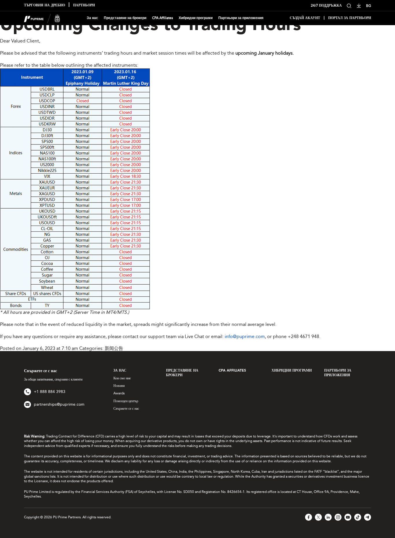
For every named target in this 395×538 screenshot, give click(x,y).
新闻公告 (114, 348)
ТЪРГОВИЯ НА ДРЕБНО (44, 5)
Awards (119, 393)
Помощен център (125, 401)
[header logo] (42, 18)
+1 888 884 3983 (49, 391)
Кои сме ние (122, 378)
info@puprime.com (245, 336)
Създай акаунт (305, 18)
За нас (92, 18)
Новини (119, 386)
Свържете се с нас (126, 409)
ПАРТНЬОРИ (84, 5)
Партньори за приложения (240, 18)
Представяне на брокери (125, 18)
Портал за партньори (349, 18)
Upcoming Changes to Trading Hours (150, 25)
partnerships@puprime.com (59, 404)
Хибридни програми (196, 18)
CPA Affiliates (162, 18)
